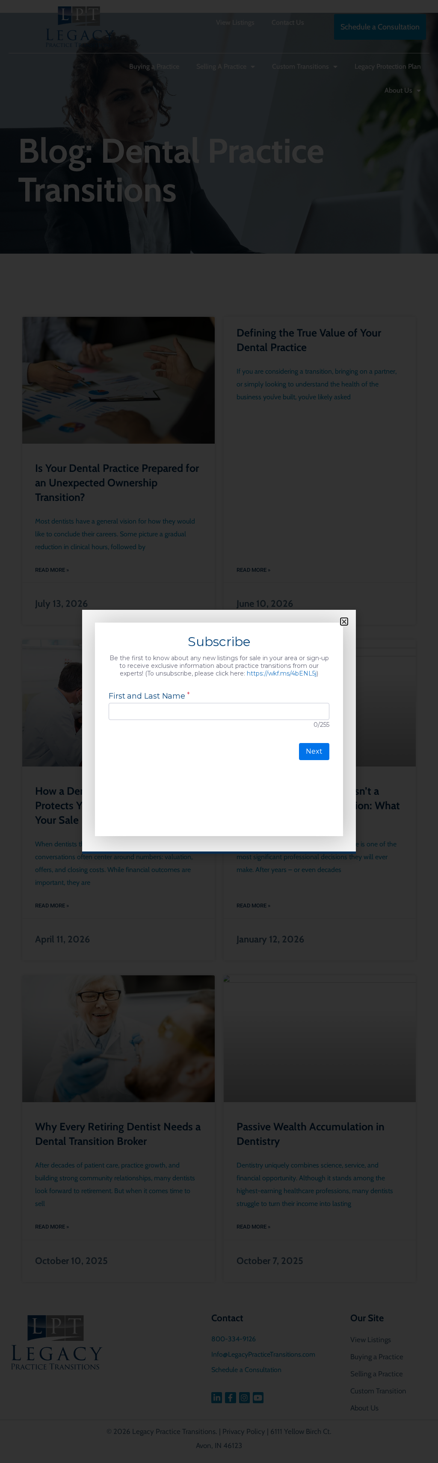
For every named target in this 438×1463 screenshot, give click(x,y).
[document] (219, 731)
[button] (344, 621)
